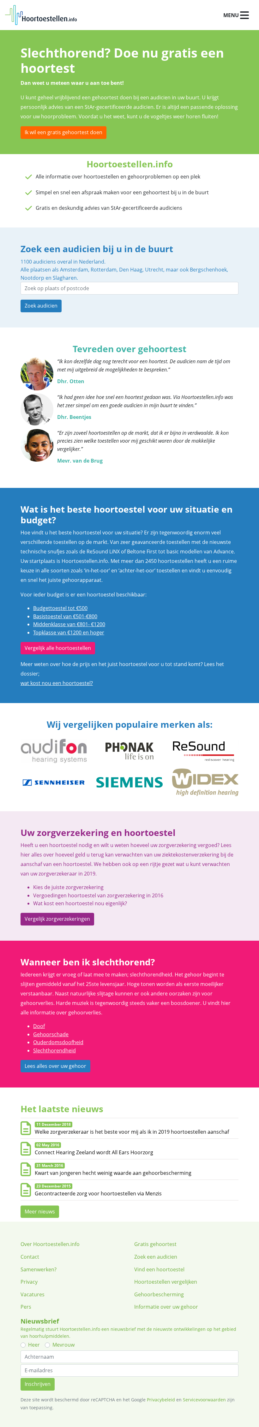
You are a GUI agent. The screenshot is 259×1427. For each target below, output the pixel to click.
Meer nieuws (40, 1211)
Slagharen (65, 277)
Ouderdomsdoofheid (58, 1042)
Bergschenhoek (208, 269)
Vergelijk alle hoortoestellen (58, 648)
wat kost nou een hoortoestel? (57, 683)
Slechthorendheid (54, 1050)
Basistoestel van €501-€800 (65, 616)
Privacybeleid (161, 1400)
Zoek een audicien (155, 1256)
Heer (34, 1344)
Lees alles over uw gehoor (55, 1065)
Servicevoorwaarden (204, 1400)
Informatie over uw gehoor (166, 1306)
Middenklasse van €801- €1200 (69, 624)
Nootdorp (32, 277)
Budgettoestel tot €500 (60, 608)
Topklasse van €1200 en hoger (68, 632)
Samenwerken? (39, 1269)
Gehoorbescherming (159, 1294)
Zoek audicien (41, 305)
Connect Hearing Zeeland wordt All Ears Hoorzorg (94, 1152)
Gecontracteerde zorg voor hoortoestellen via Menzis (98, 1193)
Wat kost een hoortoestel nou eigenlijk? (80, 903)
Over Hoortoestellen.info (50, 1244)
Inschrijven (38, 1383)
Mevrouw (63, 1344)
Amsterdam (74, 269)
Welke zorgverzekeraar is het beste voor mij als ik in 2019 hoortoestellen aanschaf (132, 1131)
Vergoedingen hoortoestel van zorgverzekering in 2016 (98, 895)
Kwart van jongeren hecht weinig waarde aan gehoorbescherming (113, 1172)
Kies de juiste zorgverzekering (68, 887)
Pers (26, 1306)
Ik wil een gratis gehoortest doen (63, 132)
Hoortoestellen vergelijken (165, 1281)
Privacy (29, 1281)
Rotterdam (104, 269)
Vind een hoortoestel (159, 1269)
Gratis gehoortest (155, 1244)
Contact (30, 1256)
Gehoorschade (51, 1034)
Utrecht (154, 269)
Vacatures (33, 1294)
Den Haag (130, 269)
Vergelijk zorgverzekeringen (57, 918)
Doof (39, 1026)
